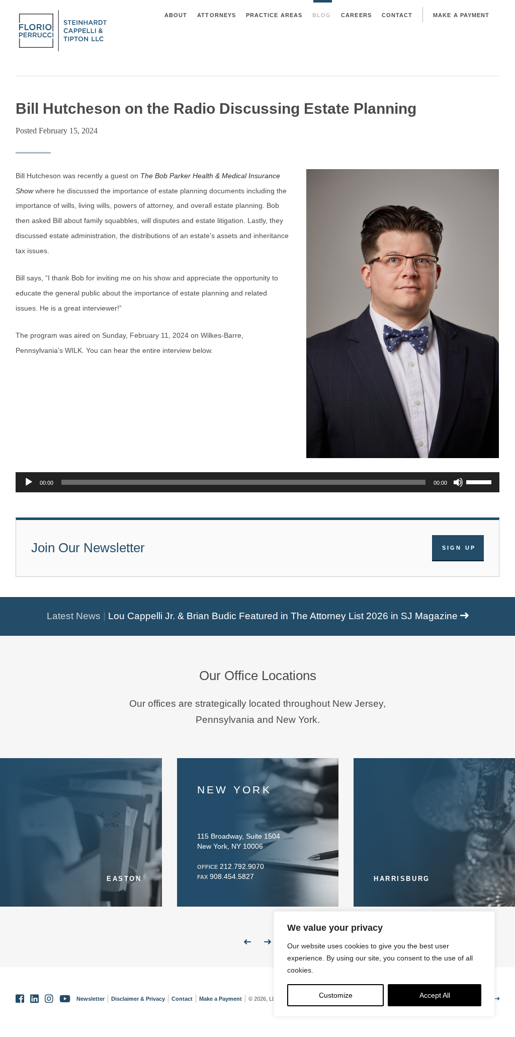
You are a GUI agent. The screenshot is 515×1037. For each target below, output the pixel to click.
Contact (397, 15)
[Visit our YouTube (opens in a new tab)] (64, 999)
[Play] (29, 482)
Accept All (434, 995)
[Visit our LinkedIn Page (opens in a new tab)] (34, 999)
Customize (336, 995)
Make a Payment (461, 15)
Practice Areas (274, 15)
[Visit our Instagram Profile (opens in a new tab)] (49, 999)
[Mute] (458, 482)
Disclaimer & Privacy (138, 999)
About (175, 15)
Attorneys (216, 15)
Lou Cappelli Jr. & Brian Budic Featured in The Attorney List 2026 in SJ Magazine (284, 616)
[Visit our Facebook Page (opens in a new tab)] (20, 999)
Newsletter (90, 999)
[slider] (480, 481)
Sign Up (459, 548)
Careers (356, 15)
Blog (321, 15)
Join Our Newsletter (88, 547)
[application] (258, 482)
